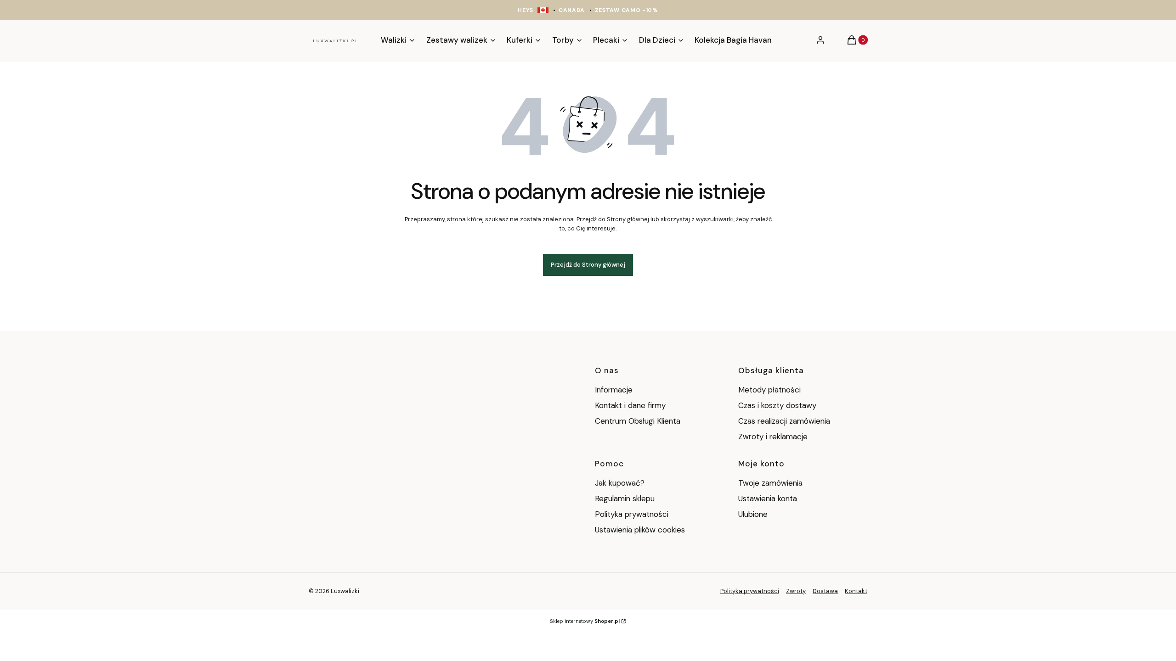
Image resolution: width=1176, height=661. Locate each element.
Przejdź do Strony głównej (588, 265)
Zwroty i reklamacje (773, 436)
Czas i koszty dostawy (777, 405)
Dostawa (825, 591)
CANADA (572, 10)
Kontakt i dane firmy (630, 405)
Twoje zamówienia (770, 483)
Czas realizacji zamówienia (784, 421)
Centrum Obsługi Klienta (637, 421)
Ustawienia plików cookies (641, 530)
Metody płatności (769, 390)
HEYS (525, 10)
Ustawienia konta (767, 498)
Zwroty (796, 591)
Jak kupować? (620, 483)
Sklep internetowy (585, 621)
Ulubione (753, 514)
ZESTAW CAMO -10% (626, 10)
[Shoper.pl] (362, 591)
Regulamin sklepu (625, 498)
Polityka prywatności (631, 514)
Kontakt (856, 591)
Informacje (614, 390)
